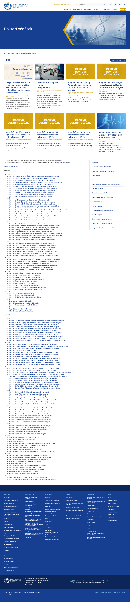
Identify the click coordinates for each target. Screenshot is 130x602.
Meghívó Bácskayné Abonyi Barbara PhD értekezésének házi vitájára (32, 479)
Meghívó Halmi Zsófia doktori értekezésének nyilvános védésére (31, 263)
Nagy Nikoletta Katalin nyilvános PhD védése (24, 303)
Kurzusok (95, 162)
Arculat (6, 556)
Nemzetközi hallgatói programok (51, 533)
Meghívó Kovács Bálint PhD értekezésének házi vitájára (28, 429)
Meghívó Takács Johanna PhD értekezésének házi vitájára (28, 455)
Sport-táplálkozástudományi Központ (95, 498)
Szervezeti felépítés (10, 512)
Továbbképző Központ (72, 513)
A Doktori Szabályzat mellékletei (103, 171)
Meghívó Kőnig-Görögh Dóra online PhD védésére (25, 289)
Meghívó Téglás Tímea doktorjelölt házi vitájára (25, 467)
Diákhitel (48, 506)
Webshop (123, 9)
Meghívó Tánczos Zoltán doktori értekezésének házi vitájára (29, 402)
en (124, 4)
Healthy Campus (9, 561)
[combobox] (93, 4)
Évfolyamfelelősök (51, 516)
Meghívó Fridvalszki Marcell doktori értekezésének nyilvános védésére (33, 188)
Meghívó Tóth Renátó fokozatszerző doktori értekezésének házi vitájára (33, 352)
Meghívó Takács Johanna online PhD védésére (24, 285)
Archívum (111, 517)
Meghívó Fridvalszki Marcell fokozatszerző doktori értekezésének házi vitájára (35, 332)
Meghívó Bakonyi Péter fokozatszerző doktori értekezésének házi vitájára (34, 388)
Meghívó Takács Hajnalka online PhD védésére (24, 275)
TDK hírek (111, 509)
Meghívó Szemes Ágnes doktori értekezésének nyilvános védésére (31, 253)
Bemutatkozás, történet (11, 506)
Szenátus (7, 521)
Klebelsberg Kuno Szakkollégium (50, 512)
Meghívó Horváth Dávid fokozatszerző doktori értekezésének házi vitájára (34, 354)
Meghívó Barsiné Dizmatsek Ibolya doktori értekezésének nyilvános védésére (35, 235)
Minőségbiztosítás (9, 527)
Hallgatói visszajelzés (52, 539)
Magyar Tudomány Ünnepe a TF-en (104, 228)
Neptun (64, 4)
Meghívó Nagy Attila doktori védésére (22, 283)
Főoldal (97, 592)
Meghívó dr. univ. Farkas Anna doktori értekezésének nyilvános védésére (34, 265)
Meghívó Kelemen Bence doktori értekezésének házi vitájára (30, 356)
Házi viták (14, 166)
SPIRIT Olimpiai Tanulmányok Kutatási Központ (96, 534)
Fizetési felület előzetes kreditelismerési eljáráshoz (33, 520)
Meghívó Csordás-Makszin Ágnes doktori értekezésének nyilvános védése (34, 176)
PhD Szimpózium (97, 206)
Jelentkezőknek (97, 175)
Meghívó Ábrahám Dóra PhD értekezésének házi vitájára (28, 459)
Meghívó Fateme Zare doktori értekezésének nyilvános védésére (31, 218)
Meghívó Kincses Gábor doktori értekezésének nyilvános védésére (31, 243)
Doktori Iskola (20, 53)
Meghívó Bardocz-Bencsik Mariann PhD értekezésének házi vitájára (32, 451)
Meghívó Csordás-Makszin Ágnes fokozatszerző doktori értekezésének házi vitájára (37, 340)
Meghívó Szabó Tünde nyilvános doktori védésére (26, 297)
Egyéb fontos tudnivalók (100, 193)
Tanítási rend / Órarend (52, 500)
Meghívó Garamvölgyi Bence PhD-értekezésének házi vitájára (30, 425)
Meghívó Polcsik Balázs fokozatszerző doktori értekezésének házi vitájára (34, 358)
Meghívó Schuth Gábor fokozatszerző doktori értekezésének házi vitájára (34, 326)
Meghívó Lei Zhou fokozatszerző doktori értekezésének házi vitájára (32, 370)
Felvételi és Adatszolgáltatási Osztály (75, 503)
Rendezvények (8, 558)
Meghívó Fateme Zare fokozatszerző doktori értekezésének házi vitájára (34, 380)
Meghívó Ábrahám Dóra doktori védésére (23, 281)
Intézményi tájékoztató (52, 537)
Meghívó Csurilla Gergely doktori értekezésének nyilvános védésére (32, 247)
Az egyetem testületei (10, 536)
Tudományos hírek (113, 506)
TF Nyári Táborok (9, 570)
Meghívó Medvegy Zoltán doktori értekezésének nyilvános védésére (32, 230)
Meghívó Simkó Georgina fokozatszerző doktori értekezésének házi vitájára (35, 328)
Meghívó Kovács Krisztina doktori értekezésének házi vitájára (30, 410)
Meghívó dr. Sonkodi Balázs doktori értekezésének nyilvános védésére (33, 251)
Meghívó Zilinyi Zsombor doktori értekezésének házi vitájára (30, 414)
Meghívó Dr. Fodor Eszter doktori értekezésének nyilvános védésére (32, 180)
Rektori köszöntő (9, 503)
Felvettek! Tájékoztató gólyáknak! (31, 498)
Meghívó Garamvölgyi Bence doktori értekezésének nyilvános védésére (33, 255)
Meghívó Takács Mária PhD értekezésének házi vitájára (27, 469)
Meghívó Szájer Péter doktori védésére (22, 295)
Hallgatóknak (96, 180)
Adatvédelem (116, 592)
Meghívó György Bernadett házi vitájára (22, 350)
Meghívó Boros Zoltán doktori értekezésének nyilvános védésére (31, 220)
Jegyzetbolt (48, 530)
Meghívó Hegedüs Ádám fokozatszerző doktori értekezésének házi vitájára (34, 364)
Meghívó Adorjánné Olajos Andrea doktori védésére (26, 279)
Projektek (7, 553)
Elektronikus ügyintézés (11, 500)
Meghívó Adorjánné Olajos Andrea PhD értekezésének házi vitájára (32, 443)
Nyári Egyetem (91, 531)
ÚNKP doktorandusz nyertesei (102, 219)
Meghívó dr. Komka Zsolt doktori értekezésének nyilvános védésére (32, 204)
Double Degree (97, 215)
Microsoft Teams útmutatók (101, 167)
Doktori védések (97, 202)
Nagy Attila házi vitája (16, 441)
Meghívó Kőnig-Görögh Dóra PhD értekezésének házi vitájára (30, 457)
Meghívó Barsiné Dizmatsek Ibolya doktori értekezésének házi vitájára (33, 400)
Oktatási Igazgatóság (72, 507)
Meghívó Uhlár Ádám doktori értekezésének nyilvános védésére (30, 237)
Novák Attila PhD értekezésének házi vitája (23, 471)
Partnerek (7, 550)
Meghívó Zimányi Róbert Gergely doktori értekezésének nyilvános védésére (35, 261)
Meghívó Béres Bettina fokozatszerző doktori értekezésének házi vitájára (34, 334)
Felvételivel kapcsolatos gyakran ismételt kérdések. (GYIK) (34, 534)
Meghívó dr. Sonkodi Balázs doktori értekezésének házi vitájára (30, 416)
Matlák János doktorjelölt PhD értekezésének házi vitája (28, 477)
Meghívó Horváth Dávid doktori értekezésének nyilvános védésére (31, 192)
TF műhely (48, 527)
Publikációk (90, 511)
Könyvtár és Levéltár (10, 541)
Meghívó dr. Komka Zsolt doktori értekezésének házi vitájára (29, 392)
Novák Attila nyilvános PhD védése (20, 301)
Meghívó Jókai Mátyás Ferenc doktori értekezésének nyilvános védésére (33, 214)
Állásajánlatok (8, 544)
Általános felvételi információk (30, 504)
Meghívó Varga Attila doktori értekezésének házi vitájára (28, 396)
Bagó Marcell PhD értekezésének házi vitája (24, 437)
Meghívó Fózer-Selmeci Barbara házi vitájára (24, 431)
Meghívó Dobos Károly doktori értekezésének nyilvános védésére (31, 249)
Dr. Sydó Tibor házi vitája (17, 463)
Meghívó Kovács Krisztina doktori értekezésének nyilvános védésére (32, 245)
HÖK (46, 518)
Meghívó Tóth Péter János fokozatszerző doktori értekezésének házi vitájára (35, 338)
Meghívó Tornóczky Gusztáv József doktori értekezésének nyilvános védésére (35, 234)
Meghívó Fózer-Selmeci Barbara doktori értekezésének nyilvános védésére (34, 259)
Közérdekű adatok (9, 509)
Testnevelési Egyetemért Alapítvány (11, 515)
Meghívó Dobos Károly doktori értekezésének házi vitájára (29, 412)
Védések (7, 166)
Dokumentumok (97, 188)
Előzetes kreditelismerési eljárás (32, 516)
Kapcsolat (7, 497)
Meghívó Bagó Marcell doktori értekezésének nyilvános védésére (31, 269)
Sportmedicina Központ (11, 567)
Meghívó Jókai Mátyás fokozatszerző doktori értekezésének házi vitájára (34, 368)
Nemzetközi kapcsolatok (11, 538)
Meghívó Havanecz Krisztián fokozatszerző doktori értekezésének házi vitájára (36, 336)
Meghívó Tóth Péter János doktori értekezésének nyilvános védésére (32, 178)
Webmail (69, 4)
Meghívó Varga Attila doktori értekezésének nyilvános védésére (30, 232)
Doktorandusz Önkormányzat (102, 223)
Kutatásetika (91, 522)
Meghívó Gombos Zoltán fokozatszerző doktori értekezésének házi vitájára (34, 408)
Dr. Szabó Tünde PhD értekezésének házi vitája (25, 461)
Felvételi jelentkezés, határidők (31, 508)
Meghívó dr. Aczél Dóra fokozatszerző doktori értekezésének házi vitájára (34, 386)
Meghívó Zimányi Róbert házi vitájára (22, 439)
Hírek (109, 497)
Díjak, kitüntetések (9, 533)
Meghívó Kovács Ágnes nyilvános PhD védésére (25, 273)
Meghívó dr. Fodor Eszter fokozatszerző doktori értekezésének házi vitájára (34, 348)
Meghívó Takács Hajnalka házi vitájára (22, 447)
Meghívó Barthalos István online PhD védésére (24, 277)
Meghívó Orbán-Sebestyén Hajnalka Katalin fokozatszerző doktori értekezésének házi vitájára (41, 372)
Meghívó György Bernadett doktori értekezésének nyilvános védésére (33, 190)
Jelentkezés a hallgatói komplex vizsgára (106, 184)
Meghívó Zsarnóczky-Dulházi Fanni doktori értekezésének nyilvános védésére (35, 182)
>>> (60, 160)
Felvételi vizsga (29, 501)
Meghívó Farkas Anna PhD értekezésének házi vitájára (27, 427)
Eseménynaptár (112, 520)
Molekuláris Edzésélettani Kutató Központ (96, 502)
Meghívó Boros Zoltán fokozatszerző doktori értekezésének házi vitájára (34, 378)
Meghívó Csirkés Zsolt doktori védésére (22, 293)
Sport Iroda (48, 521)
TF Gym (6, 564)
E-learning (74, 4)
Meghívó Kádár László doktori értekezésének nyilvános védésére (31, 184)
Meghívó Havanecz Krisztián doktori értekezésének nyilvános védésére (33, 186)
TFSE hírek (111, 515)
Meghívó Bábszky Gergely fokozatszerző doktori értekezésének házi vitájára (35, 384)
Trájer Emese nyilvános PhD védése (21, 311)
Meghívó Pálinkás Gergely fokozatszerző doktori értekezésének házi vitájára (35, 322)
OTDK (88, 525)
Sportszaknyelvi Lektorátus (74, 516)
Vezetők (6, 518)
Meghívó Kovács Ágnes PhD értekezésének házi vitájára (28, 445)
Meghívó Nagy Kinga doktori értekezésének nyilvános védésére (30, 196)
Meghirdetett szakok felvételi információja (33, 512)
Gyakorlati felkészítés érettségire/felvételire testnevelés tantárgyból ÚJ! (34, 524)
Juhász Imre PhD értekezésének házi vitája (23, 473)
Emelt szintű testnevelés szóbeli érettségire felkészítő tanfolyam (34, 530)
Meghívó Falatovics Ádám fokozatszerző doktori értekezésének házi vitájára (35, 362)
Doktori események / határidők (102, 197)
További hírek (117, 60)
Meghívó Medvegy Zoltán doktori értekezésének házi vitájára (30, 398)
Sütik (123, 592)
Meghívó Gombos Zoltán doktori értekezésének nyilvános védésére (32, 239)
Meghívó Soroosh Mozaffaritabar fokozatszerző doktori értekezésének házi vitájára (37, 374)
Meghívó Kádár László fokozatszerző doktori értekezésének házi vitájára (34, 344)
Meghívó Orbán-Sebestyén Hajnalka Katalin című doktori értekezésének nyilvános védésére (40, 210)
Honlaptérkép (106, 592)
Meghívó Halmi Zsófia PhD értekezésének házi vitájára (27, 433)
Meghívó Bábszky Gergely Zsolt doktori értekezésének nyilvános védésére (34, 216)
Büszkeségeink (112, 500)
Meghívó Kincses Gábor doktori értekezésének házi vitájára (29, 418)
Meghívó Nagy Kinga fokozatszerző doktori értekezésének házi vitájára (33, 360)
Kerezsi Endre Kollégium (52, 509)
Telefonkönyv (58, 4)
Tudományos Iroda (92, 508)
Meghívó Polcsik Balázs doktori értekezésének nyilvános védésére (31, 208)
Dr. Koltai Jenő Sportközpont (12, 530)
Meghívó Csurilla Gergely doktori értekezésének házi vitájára (30, 420)
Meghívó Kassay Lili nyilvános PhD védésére (24, 305)
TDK (88, 514)
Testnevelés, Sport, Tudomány (96, 517)
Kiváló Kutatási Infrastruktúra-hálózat (96, 538)
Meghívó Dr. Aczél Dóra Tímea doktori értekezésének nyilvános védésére (34, 228)
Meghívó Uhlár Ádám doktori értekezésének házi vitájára (28, 394)
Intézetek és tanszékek (73, 518)
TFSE (46, 524)
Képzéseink (69, 497)
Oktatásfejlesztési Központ (74, 510)
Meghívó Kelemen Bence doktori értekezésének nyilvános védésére (32, 202)
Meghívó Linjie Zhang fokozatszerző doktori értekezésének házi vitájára (33, 324)
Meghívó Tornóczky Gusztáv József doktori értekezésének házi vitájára (33, 404)
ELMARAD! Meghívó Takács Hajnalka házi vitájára (25, 449)
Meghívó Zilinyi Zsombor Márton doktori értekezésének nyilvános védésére (34, 226)
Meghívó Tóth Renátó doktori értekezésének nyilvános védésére (31, 194)
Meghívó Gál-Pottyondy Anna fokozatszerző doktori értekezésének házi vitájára (36, 320)
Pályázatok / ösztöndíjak (52, 503)
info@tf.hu (28, 584)
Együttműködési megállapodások (103, 210)
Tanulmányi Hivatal (72, 500)
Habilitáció (90, 519)
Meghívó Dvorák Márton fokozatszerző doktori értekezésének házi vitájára (34, 382)
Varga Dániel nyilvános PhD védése (21, 309)
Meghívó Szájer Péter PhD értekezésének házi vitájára (27, 465)
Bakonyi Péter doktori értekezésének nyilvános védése (28, 224)
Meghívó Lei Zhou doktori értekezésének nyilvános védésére (29, 200)
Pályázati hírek (112, 512)
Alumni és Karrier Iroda (11, 547)
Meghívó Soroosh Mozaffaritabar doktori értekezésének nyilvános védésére (34, 206)
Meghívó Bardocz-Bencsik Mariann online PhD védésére (28, 287)
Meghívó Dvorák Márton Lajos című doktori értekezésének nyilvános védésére (35, 212)
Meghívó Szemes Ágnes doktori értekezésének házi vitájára (29, 422)
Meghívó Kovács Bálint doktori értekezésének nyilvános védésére (31, 267)
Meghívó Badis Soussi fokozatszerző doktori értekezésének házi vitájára (33, 330)
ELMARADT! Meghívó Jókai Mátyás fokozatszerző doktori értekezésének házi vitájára (38, 376)
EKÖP (88, 528)
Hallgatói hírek (112, 503)
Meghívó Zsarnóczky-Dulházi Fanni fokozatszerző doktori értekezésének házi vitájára (38, 346)
